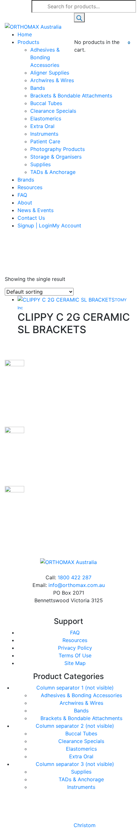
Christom (85, 825)
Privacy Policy (75, 648)
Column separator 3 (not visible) (75, 764)
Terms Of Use (75, 655)
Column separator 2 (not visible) (75, 726)
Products (28, 42)
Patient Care (45, 141)
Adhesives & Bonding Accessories (45, 57)
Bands (37, 88)
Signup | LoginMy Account (49, 225)
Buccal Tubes (46, 103)
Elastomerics (45, 118)
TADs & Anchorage (53, 172)
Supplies (40, 164)
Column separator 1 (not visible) (75, 687)
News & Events (36, 210)
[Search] (79, 17)
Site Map (75, 663)
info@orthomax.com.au (76, 585)
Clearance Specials (53, 111)
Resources (30, 187)
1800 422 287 (74, 577)
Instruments (44, 134)
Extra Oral (42, 126)
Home (25, 34)
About (25, 202)
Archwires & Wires (52, 80)
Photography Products (57, 149)
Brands (26, 179)
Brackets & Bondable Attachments (71, 95)
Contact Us (31, 218)
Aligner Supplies (49, 72)
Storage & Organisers (56, 157)
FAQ (22, 195)
